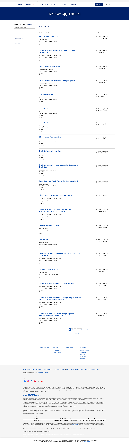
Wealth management (36, 0)
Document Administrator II (48, 269)
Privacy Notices (86, 441)
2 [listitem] (72, 329)
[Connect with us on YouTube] (41, 381)
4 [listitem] (77, 329)
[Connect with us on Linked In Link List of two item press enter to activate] (31, 381)
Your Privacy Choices (27, 369)
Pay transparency (57, 369)
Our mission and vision (57, 352)
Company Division (19, 38)
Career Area (17, 43)
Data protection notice (48, 369)
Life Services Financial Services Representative (56, 195)
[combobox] (106, 32)
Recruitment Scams (38, 369)
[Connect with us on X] (38, 381)
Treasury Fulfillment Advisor (49, 225)
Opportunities (82, 358)
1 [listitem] (69, 329)
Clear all (30, 24)
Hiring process (64, 4)
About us (56, 0)
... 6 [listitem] (81, 329)
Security (72, 369)
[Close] (126, 440)
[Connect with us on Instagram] (28, 381)
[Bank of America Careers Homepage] (26, 5)
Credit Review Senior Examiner (50, 151)
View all (77, 333)
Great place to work (43, 4)
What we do (53, 4)
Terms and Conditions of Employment (91, 369)
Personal (20, 0)
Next (86, 329)
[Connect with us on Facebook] (25, 381)
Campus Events (83, 356)
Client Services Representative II (50, 67)
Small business (27, 0)
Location (16, 33)
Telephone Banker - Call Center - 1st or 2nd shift (56, 283)
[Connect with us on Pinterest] (35, 381)
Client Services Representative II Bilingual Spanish (57, 81)
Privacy (67, 369)
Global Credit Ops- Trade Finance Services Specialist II (58, 181)
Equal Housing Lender (43, 372)
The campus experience (84, 350)
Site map (63, 369)
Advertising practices (79, 369)
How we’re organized (57, 350)
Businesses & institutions (47, 0)
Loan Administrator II (46, 95)
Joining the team (83, 354)
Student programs (83, 352)
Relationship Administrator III (49, 36)
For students (73, 4)
